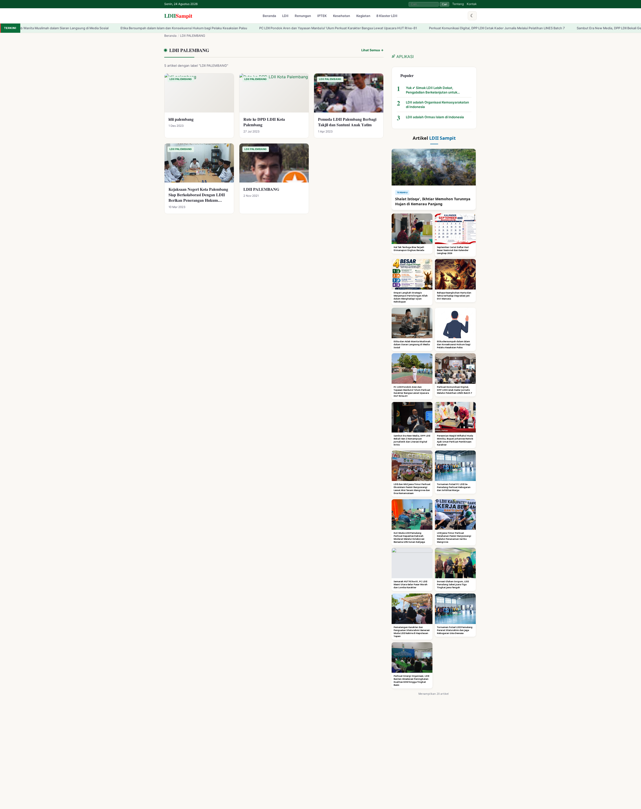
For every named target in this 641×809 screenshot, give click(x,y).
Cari (444, 4)
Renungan (303, 16)
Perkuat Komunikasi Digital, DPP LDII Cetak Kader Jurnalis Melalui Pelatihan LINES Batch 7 (450, 28)
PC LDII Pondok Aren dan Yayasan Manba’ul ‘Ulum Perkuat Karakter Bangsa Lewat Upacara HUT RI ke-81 (291, 28)
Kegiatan (363, 16)
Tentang (458, 4)
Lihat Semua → (372, 50)
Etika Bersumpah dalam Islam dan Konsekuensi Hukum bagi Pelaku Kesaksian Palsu (136, 28)
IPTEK (322, 16)
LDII (178, 16)
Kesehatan (341, 16)
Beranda (269, 16)
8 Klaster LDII (386, 16)
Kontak (472, 4)
